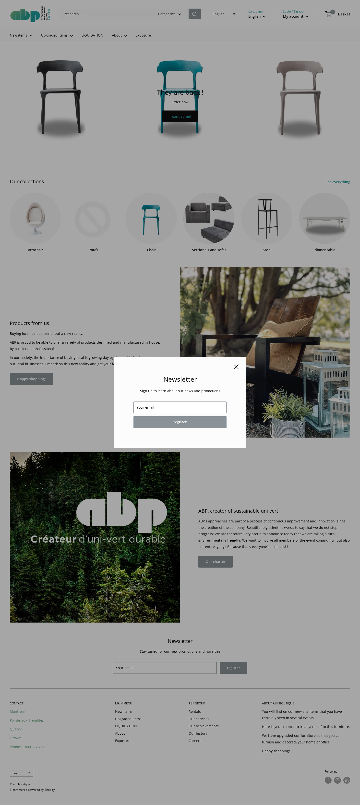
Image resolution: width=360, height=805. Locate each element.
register (180, 422)
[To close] (236, 366)
